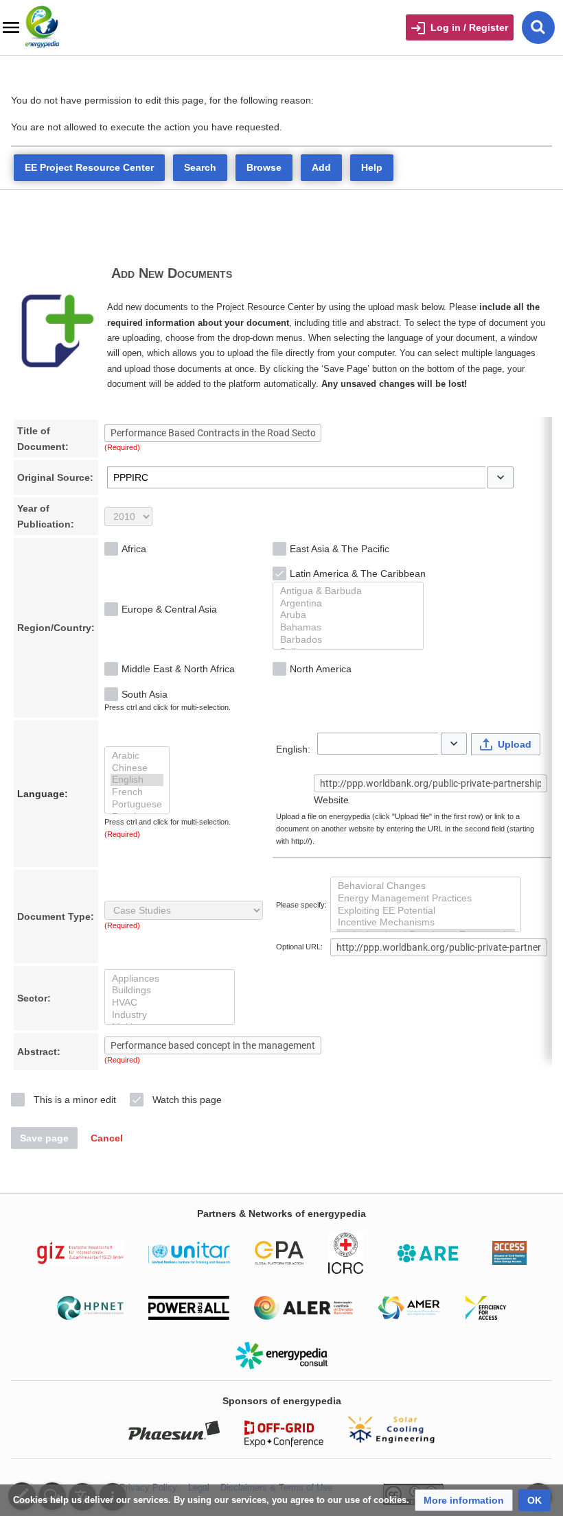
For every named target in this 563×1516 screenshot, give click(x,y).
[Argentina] (348, 603)
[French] (137, 792)
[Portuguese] (137, 804)
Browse (264, 167)
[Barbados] (348, 640)
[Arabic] (137, 756)
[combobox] (296, 477)
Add (321, 167)
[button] (500, 477)
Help (371, 167)
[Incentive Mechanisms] (425, 922)
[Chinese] (137, 768)
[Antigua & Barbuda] (348, 591)
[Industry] (170, 1015)
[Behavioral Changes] (425, 886)
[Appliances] (170, 979)
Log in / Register (469, 27)
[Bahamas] (348, 627)
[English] (137, 780)
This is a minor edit (75, 1099)
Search (200, 167)
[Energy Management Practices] (425, 898)
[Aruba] (348, 615)
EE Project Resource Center (89, 167)
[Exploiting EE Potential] (425, 911)
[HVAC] (170, 1003)
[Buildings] (170, 990)
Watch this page (187, 1099)
